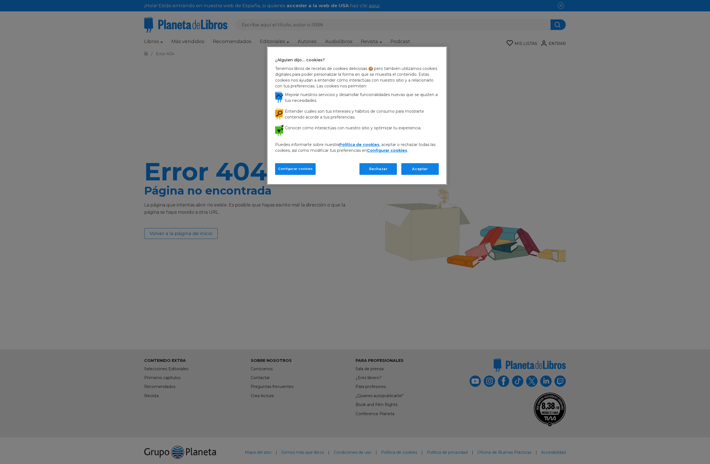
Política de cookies (359, 144)
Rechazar (378, 169)
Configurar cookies (295, 169)
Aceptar (420, 169)
